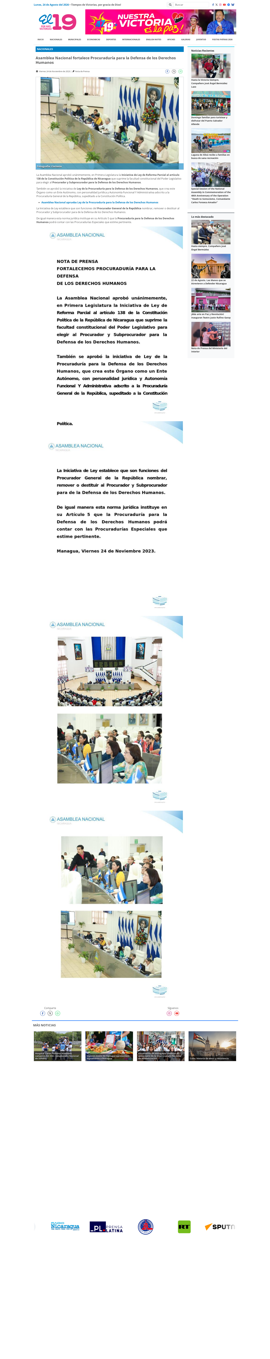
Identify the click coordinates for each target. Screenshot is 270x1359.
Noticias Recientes (202, 50)
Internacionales (131, 39)
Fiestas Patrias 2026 (222, 39)
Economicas (93, 39)
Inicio (41, 39)
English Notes (153, 39)
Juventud (201, 39)
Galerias (185, 39)
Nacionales (56, 39)
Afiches (171, 39)
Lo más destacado (202, 216)
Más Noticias (44, 1025)
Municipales (74, 39)
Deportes (111, 39)
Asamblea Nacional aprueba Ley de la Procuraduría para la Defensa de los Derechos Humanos (99, 202)
